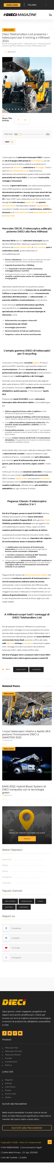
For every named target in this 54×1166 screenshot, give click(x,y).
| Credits (23, 1157)
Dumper (8, 1058)
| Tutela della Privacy (11, 1152)
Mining (5, 871)
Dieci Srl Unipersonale (30, 1142)
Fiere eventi (9, 30)
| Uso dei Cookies (9, 1157)
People (8, 1090)
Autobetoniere (11, 1062)
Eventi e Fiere (10, 1094)
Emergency (7, 877)
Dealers (27, 839)
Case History (10, 1087)
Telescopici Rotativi (13, 1055)
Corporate (36, 669)
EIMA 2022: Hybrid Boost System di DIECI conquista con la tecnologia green (24, 789)
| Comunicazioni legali (31, 1147)
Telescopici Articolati (13, 1051)
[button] (6, 109)
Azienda (8, 1083)
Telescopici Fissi (11, 1048)
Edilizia (5, 865)
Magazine (9, 1080)
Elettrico (9, 907)
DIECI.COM (12, 5)
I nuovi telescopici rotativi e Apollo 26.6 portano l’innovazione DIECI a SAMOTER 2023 (26, 734)
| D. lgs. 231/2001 (30, 1152)
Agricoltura (7, 859)
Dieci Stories (10, 901)
